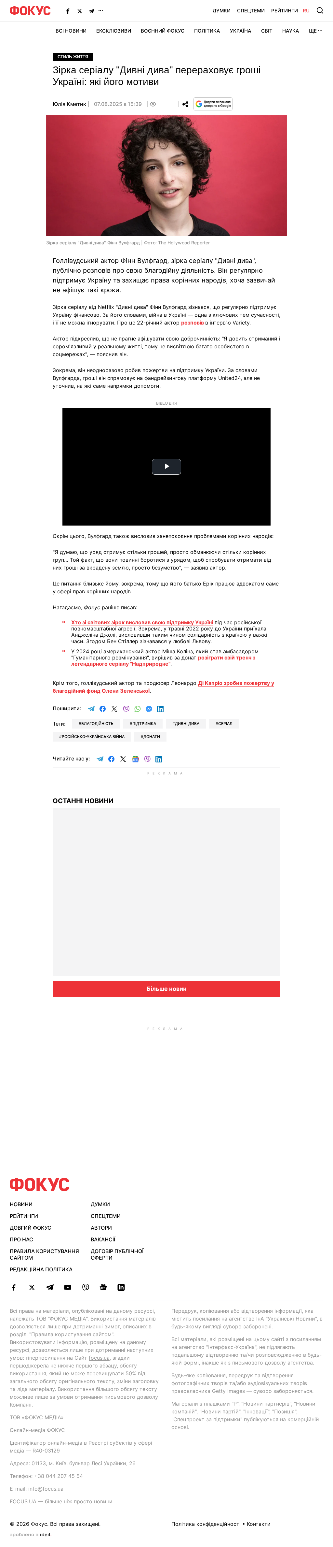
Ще (313, 31)
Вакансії (103, 1239)
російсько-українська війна (93, 736)
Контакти (259, 1524)
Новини (21, 1204)
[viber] (85, 1287)
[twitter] (31, 1287)
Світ (267, 31)
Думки (222, 10)
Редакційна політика (41, 1269)
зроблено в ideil (30, 1535)
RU (306, 10)
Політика (207, 31)
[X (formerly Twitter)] (80, 11)
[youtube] (67, 1287)
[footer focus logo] (40, 1184)
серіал (225, 723)
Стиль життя (73, 56)
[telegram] (49, 1287)
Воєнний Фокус (162, 31)
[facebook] (14, 1287)
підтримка (144, 723)
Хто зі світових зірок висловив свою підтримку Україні (142, 622)
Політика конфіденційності (206, 1524)
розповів (193, 322)
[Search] (320, 10)
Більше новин (167, 988)
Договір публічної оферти (117, 1254)
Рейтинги (284, 10)
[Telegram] (91, 11)
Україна (240, 31)
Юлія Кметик (69, 104)
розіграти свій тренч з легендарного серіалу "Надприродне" (163, 660)
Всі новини (71, 31)
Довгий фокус (30, 1227)
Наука (290, 31)
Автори (101, 1227)
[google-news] (103, 1287)
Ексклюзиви (113, 31)
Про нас (21, 1239)
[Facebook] (68, 11)
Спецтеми (251, 10)
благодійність (97, 723)
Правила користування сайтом (44, 1254)
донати (151, 736)
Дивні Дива (187, 723)
